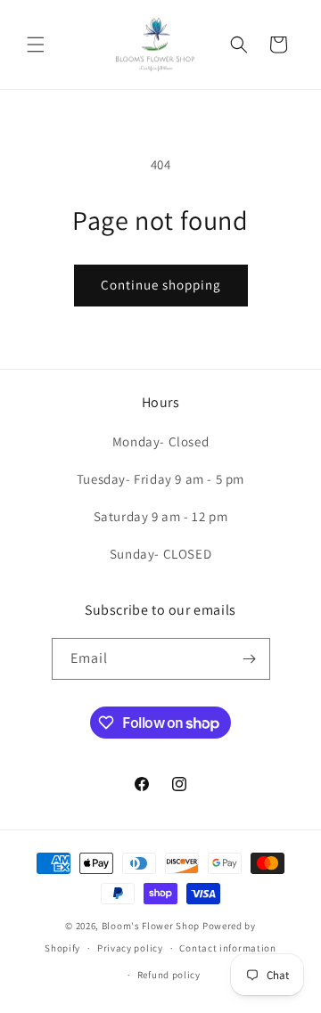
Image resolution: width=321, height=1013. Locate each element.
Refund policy (169, 974)
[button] (35, 44)
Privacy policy (130, 948)
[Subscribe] (249, 659)
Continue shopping (161, 284)
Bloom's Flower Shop (151, 925)
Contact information (227, 948)
